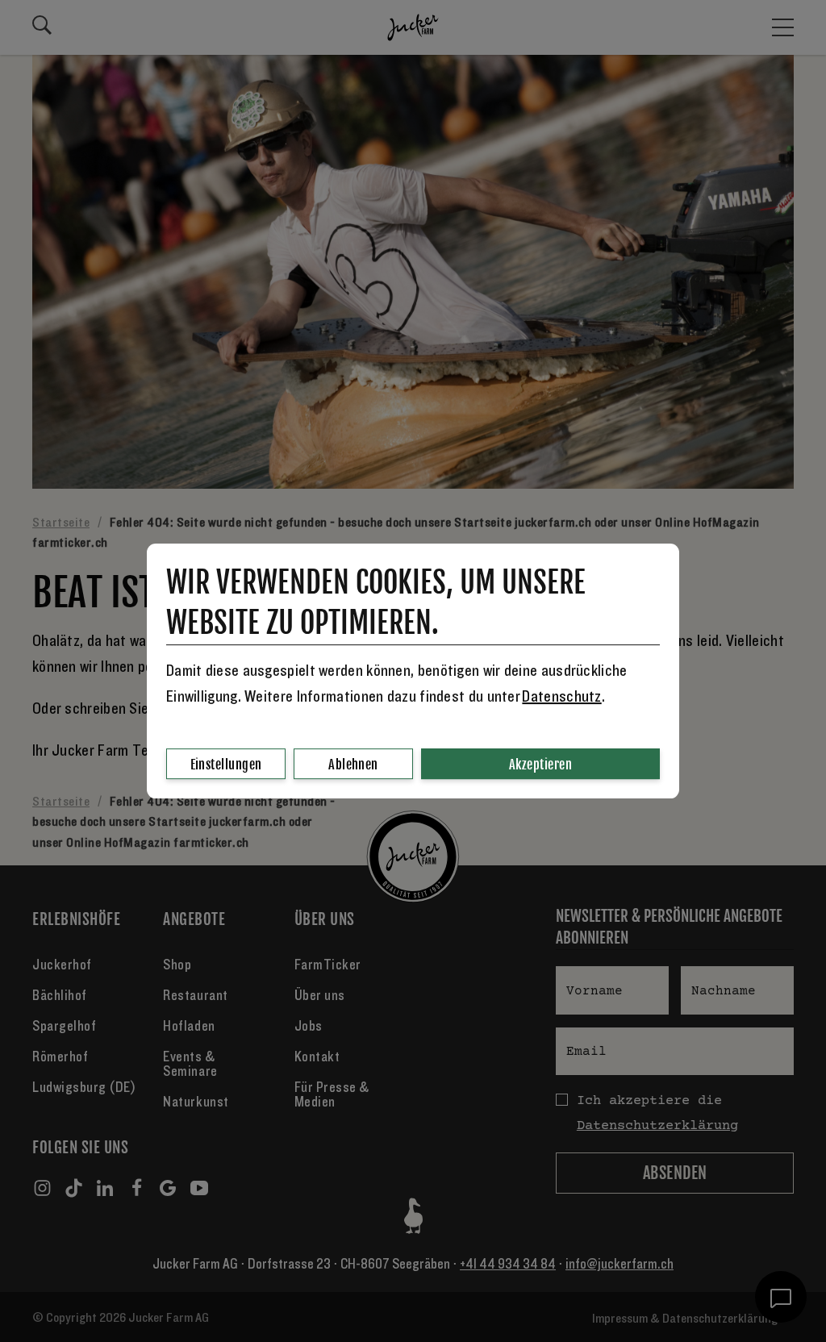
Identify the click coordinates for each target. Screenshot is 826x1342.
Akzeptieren (540, 764)
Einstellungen (226, 764)
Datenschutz (561, 697)
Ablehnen (353, 764)
